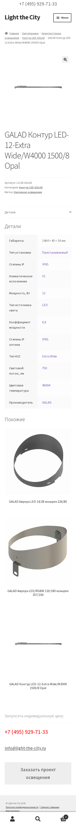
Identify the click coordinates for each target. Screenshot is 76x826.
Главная (14, 33)
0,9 (44, 322)
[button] (65, 59)
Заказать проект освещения (38, 773)
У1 (43, 276)
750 (44, 368)
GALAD (46, 402)
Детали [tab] (10, 212)
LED (45, 305)
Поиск (38, 819)
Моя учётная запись (12, 819)
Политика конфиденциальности (22, 807)
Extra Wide (49, 356)
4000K (46, 385)
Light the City (22, 17)
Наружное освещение (28, 192)
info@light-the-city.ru (25, 748)
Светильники (30, 33)
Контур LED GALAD (33, 38)
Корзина (58, 815)
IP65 (45, 264)
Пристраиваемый (55, 252)
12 (43, 293)
